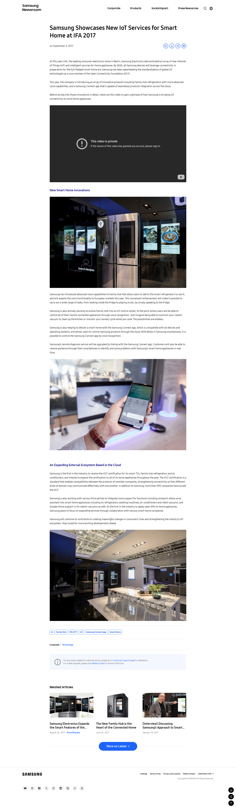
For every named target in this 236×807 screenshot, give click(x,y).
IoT (81, 632)
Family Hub (61, 632)
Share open (177, 45)
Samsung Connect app (96, 632)
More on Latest (117, 746)
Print (183, 45)
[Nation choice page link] (211, 8)
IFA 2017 (73, 632)
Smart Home (115, 632)
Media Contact (98, 663)
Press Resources (188, 8)
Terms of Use (155, 774)
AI (52, 632)
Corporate (113, 8)
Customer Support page (124, 660)
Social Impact (160, 8)
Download (171, 45)
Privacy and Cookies (171, 774)
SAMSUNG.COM (204, 774)
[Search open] (205, 8)
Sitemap (143, 774)
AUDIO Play (165, 45)
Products (135, 8)
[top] (231, 803)
